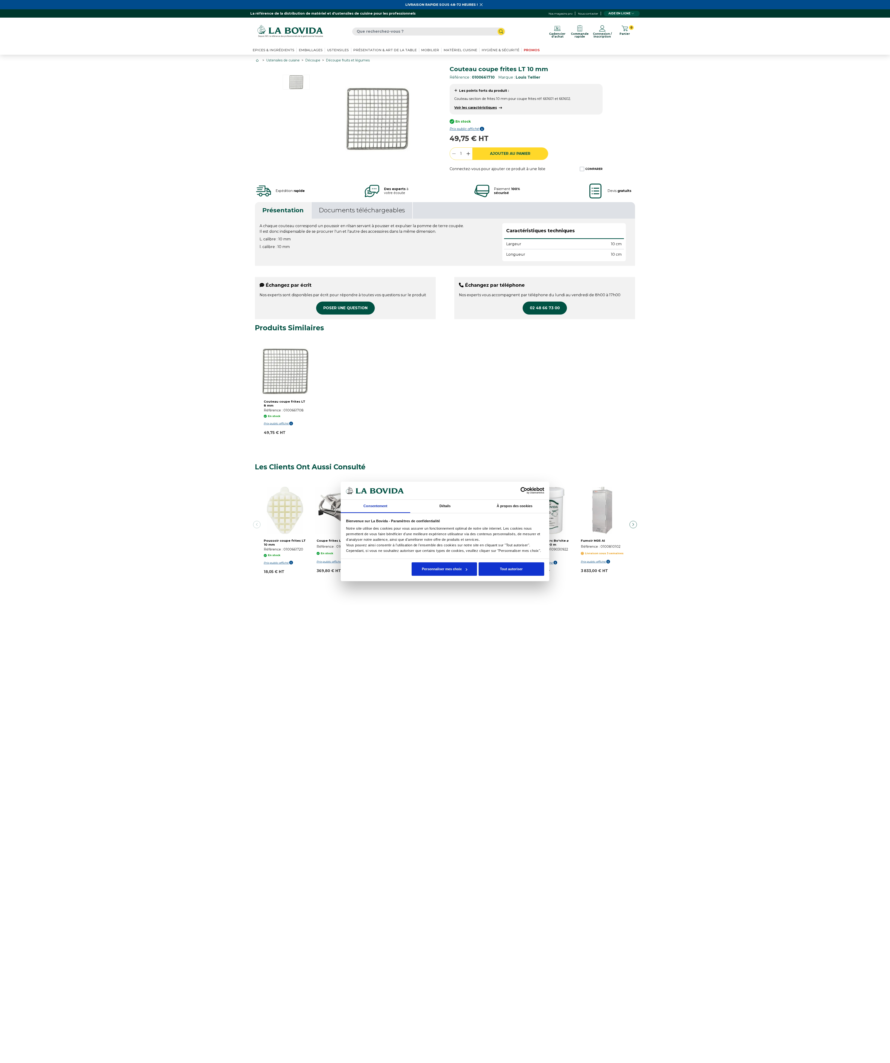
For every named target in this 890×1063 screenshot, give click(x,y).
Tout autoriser (511, 569)
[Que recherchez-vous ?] (501, 31)
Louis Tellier (528, 77)
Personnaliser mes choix (442, 569)
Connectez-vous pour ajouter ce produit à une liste (497, 169)
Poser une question (345, 308)
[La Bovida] (290, 31)
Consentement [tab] (375, 506)
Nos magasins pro (560, 13)
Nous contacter (588, 13)
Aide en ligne (619, 13)
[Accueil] (258, 60)
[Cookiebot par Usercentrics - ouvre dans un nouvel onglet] (524, 490)
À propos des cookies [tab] (514, 506)
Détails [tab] (445, 506)
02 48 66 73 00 (545, 308)
